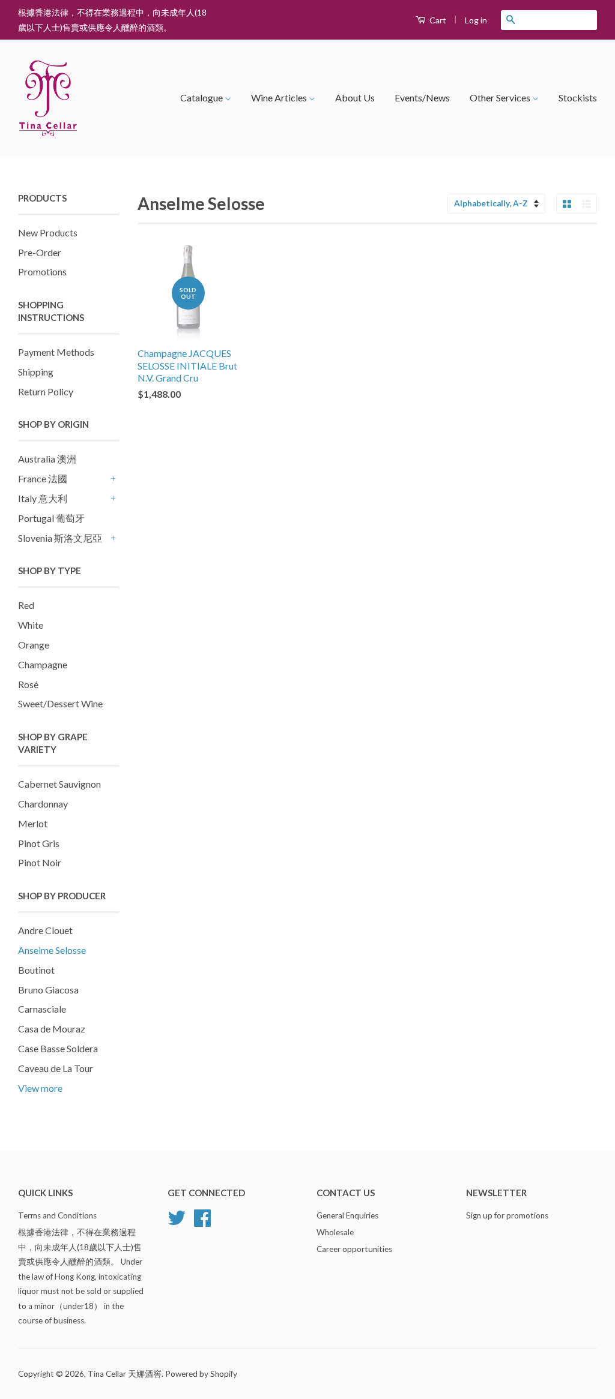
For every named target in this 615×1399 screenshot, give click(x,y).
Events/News (422, 97)
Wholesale (335, 1232)
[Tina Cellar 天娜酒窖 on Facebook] (202, 1222)
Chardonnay (43, 803)
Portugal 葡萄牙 (51, 518)
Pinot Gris (38, 843)
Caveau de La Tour (55, 1068)
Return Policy (45, 391)
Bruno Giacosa (48, 989)
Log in (476, 20)
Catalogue (202, 97)
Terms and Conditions (57, 1215)
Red (26, 605)
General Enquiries (347, 1215)
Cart (437, 20)
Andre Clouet (45, 930)
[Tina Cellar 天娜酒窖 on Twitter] (177, 1222)
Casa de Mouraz (51, 1028)
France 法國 (42, 478)
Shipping (35, 371)
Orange (33, 644)
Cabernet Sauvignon (59, 783)
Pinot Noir (39, 862)
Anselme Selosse (52, 950)
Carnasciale (42, 1008)
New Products (47, 232)
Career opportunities (354, 1249)
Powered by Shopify (201, 1374)
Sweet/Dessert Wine (60, 703)
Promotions (42, 271)
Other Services (501, 97)
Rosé (28, 684)
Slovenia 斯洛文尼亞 (60, 538)
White (30, 625)
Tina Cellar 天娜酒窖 (125, 1374)
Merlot (32, 823)
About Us (355, 97)
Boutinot (36, 969)
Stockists (578, 97)
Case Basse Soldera (58, 1048)
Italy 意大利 (42, 498)
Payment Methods (56, 352)
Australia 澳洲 (47, 458)
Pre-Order (39, 252)
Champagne (42, 664)
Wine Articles (280, 97)
